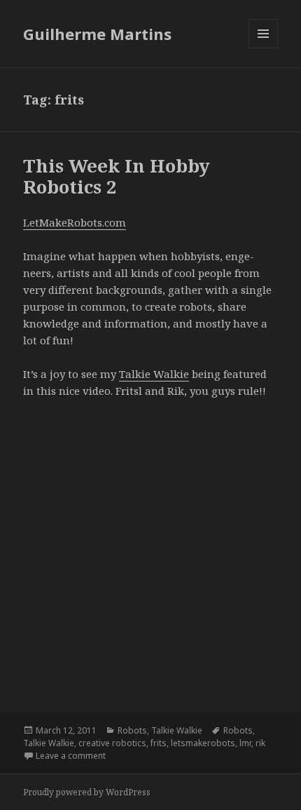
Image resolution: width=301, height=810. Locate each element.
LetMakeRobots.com (74, 222)
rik (260, 743)
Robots (132, 730)
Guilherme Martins (97, 33)
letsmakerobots (203, 743)
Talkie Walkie (154, 374)
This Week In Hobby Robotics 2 (116, 176)
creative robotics (112, 743)
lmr (245, 743)
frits (158, 743)
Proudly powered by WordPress (86, 792)
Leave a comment (71, 756)
